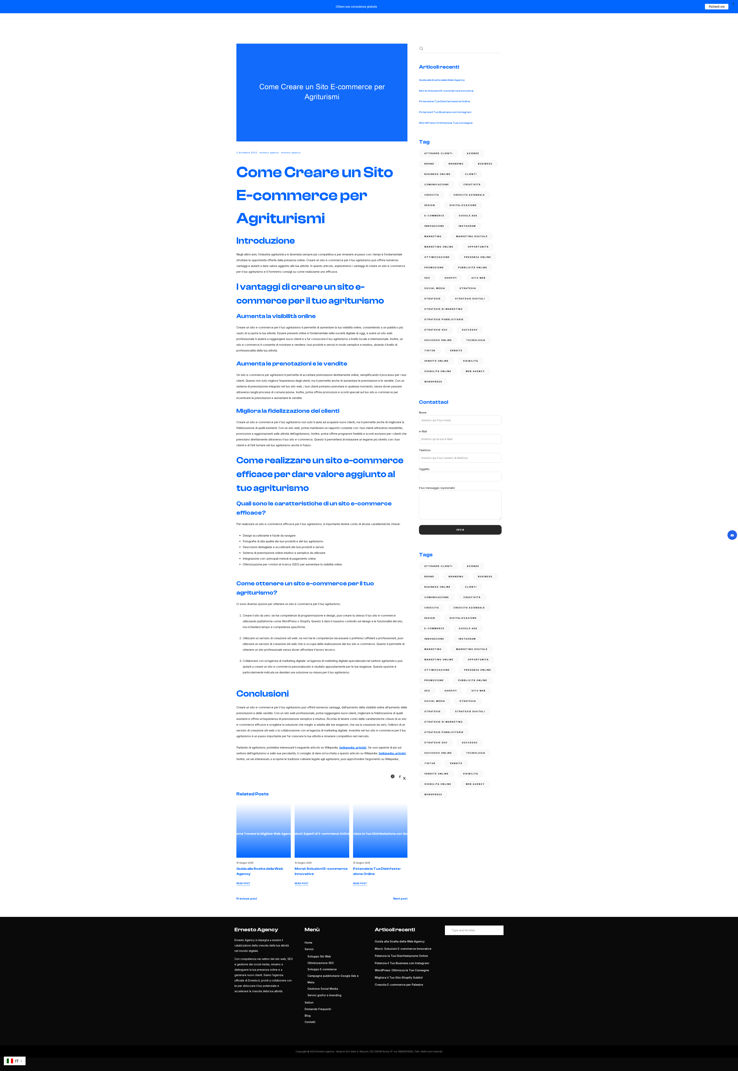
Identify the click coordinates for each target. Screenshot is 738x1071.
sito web (478, 278)
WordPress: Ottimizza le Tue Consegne (446, 123)
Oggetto (424, 469)
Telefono (425, 450)
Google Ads (468, 215)
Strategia (468, 288)
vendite (456, 350)
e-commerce (434, 215)
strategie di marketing (443, 309)
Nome (422, 412)
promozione (434, 267)
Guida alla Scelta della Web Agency (442, 80)
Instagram (467, 226)
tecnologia (475, 340)
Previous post (246, 898)
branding (456, 163)
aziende (473, 153)
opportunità (478, 246)
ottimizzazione (437, 257)
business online (437, 174)
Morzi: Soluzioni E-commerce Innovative (446, 90)
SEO (427, 278)
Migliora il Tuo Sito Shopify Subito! (399, 977)
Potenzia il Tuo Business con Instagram (445, 112)
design (429, 205)
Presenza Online (477, 257)
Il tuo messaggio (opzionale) (437, 487)
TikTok (429, 350)
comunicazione (436, 184)
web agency (475, 371)
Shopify (451, 278)
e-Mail (423, 431)
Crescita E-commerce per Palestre (399, 984)
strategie (432, 298)
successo (470, 329)
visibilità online (437, 371)
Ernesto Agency (269, 152)
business (485, 163)
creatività (472, 184)
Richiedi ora (717, 6)
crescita (431, 195)
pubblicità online (472, 267)
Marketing (433, 236)
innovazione (434, 226)
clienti (471, 174)
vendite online (436, 361)
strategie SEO (435, 329)
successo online (438, 340)
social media (434, 288)
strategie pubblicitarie (444, 319)
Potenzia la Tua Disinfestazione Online (444, 101)
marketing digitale (472, 236)
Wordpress (433, 381)
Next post (400, 898)
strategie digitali (470, 298)
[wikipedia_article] (352, 747)
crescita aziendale (469, 195)
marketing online (438, 246)
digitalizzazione (463, 205)
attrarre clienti (438, 153)
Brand (429, 163)
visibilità (470, 361)
